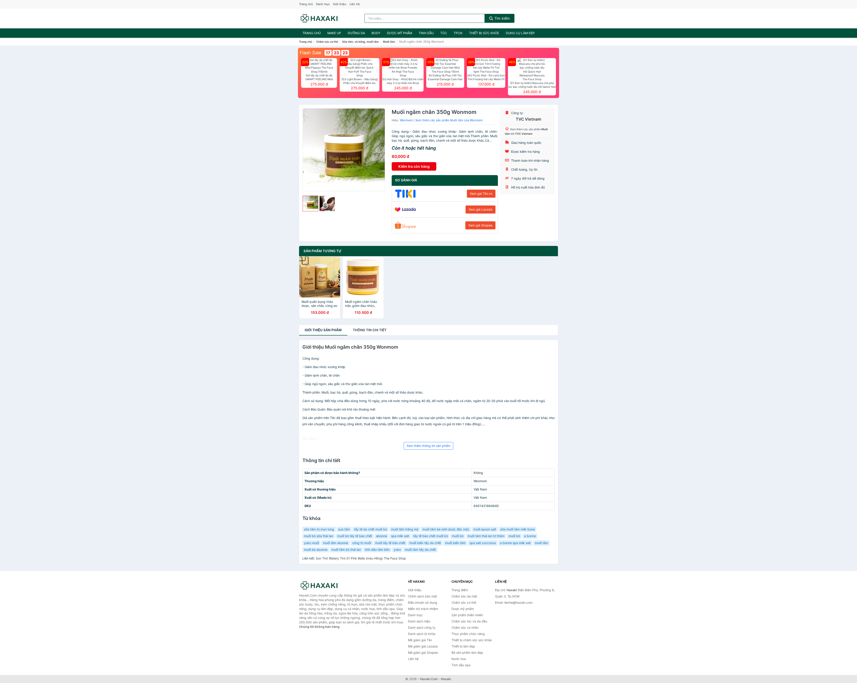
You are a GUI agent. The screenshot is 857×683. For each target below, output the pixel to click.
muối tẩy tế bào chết (390, 543)
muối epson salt (484, 529)
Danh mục (323, 4)
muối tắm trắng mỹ (404, 529)
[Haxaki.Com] (319, 18)
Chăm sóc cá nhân (464, 627)
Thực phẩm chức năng (468, 634)
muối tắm (541, 543)
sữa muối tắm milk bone (517, 529)
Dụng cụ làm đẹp (520, 33)
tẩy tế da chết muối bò (370, 529)
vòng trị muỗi (361, 543)
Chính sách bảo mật (422, 596)
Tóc (443, 33)
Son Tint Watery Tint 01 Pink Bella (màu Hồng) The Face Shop (361, 558)
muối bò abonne (315, 549)
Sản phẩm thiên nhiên (467, 615)
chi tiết (370, 330)
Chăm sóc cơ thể (327, 41)
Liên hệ (354, 4)
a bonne (530, 536)
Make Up (334, 33)
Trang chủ (306, 4)
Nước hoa (458, 659)
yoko (397, 549)
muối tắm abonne (335, 543)
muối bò (458, 536)
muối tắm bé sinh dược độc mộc (445, 529)
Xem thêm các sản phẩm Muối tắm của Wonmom (449, 120)
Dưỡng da (356, 33)
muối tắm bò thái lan (346, 549)
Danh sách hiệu (419, 621)
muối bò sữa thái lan (318, 536)
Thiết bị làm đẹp (463, 646)
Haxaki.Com (429, 679)
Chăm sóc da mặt (464, 596)
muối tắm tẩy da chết (420, 549)
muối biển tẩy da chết (425, 543)
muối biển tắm (455, 543)
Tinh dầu (426, 33)
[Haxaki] (321, 585)
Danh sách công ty (421, 627)
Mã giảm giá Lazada (423, 646)
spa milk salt (400, 536)
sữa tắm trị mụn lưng (319, 529)
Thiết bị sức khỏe (484, 33)
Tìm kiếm (501, 18)
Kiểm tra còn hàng (414, 166)
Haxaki (446, 679)
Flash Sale (310, 52)
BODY (376, 33)
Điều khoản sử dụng (422, 602)
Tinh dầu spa (460, 665)
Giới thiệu (339, 4)
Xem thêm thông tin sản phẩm (428, 446)
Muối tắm (389, 41)
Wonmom (406, 120)
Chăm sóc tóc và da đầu (469, 621)
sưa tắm (344, 529)
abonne (381, 536)
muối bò (514, 536)
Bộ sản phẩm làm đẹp (467, 652)
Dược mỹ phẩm (399, 33)
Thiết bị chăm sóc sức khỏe (471, 640)
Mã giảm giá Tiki (420, 640)
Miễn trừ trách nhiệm (423, 609)
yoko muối (311, 543)
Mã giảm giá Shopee (423, 652)
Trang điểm (459, 590)
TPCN (458, 33)
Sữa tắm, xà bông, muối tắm (360, 41)
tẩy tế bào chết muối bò (430, 536)
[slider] (310, 203)
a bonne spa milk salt (515, 543)
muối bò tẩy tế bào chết (354, 536)
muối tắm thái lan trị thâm (486, 536)
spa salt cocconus (483, 543)
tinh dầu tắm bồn (377, 549)
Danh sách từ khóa (421, 634)
